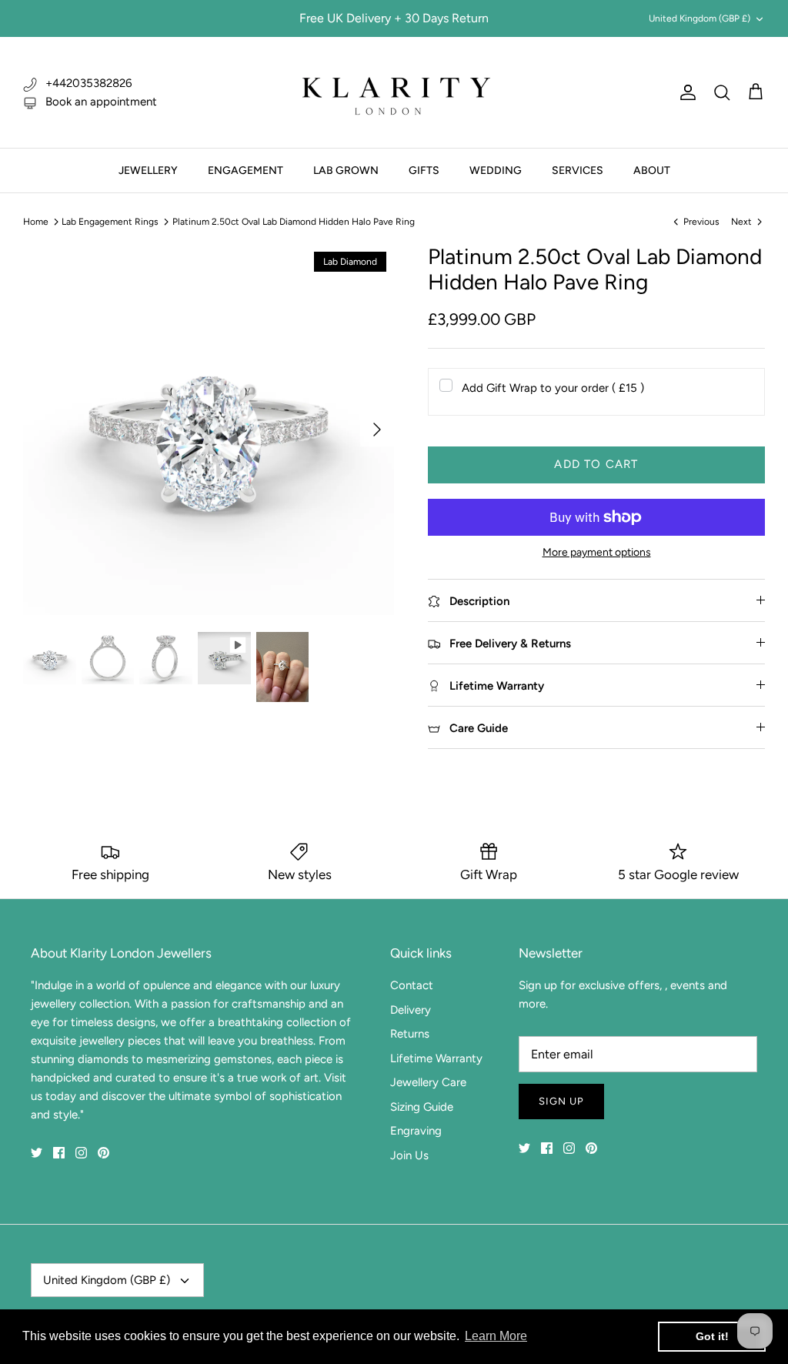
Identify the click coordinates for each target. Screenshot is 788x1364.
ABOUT (651, 170)
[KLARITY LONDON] (394, 92)
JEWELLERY (148, 170)
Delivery (410, 1010)
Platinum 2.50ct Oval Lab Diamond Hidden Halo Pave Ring (293, 221)
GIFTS (424, 170)
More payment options (597, 553)
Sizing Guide (421, 1107)
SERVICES (577, 170)
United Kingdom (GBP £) (699, 18)
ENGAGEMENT (245, 170)
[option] (208, 429)
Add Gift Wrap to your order (553, 388)
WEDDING (495, 170)
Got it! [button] (712, 1336)
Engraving (416, 1131)
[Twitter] (36, 1152)
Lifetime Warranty (436, 1058)
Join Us (409, 1155)
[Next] (377, 429)
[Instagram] (81, 1152)
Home (35, 221)
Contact (411, 985)
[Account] (685, 92)
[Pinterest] (103, 1152)
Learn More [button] (496, 1335)
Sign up (561, 1101)
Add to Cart (596, 464)
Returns (409, 1034)
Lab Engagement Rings (110, 221)
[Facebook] (59, 1152)
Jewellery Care (428, 1082)
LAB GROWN (346, 170)
